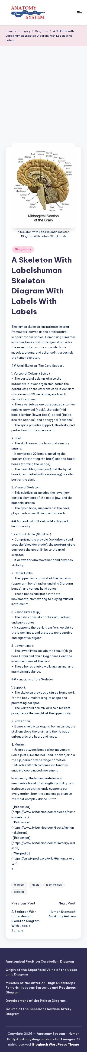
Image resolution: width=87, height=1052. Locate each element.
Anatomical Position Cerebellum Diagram (40, 961)
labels (35, 884)
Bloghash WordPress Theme (55, 1044)
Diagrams (23, 249)
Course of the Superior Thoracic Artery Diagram (38, 1011)
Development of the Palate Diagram (36, 1001)
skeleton (19, 891)
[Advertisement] (43, 92)
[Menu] (79, 12)
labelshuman (54, 884)
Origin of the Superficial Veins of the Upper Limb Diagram (41, 972)
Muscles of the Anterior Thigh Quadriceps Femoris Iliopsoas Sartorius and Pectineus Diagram (41, 987)
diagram (19, 884)
